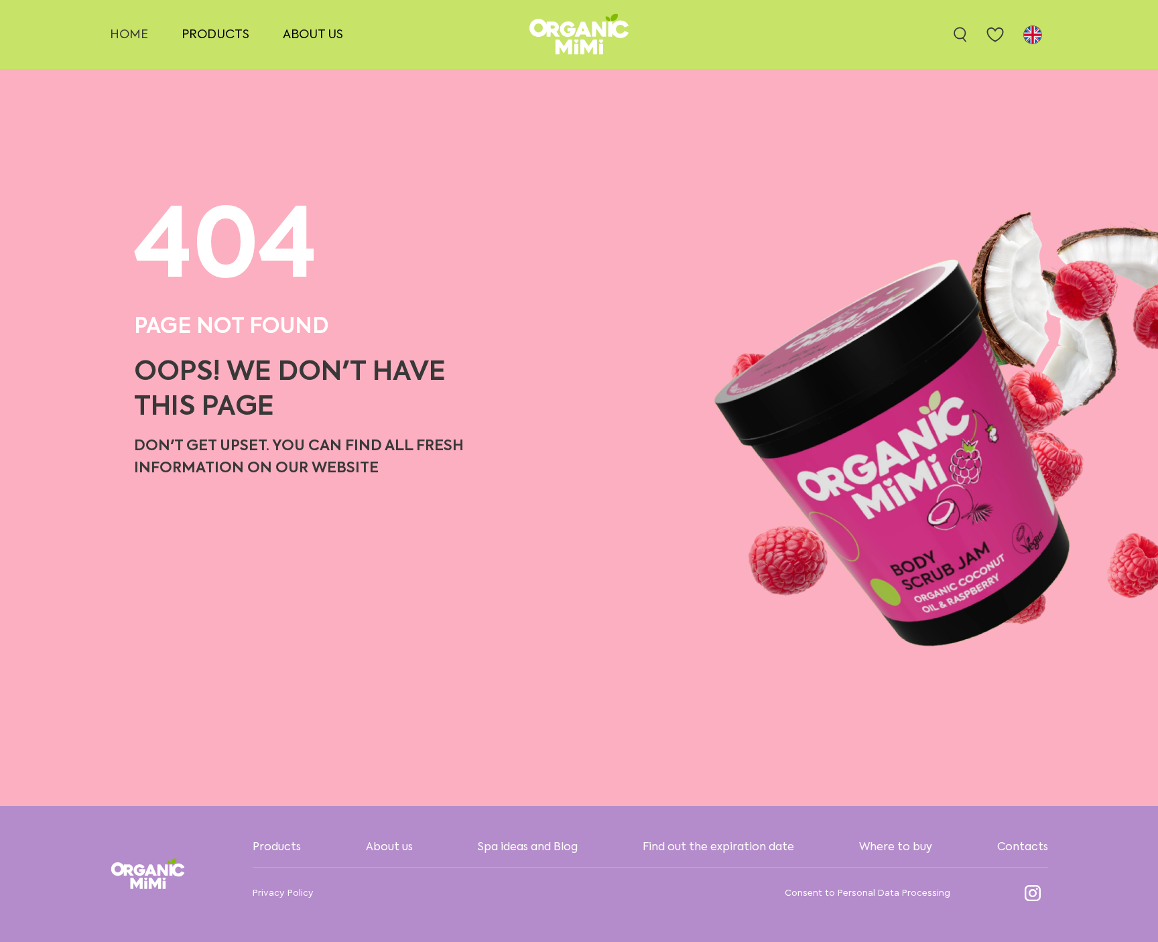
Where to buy (895, 847)
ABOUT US (313, 35)
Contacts (1022, 847)
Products (277, 847)
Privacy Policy (283, 893)
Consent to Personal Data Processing (867, 893)
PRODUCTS (215, 35)
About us (389, 847)
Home (129, 35)
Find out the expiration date (718, 847)
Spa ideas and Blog (528, 847)
